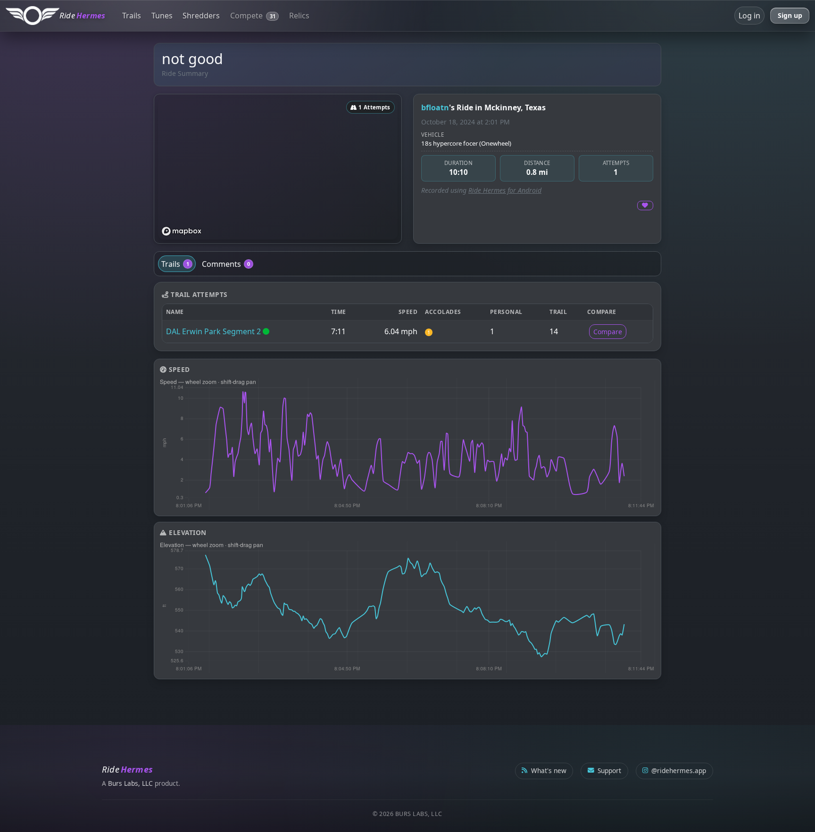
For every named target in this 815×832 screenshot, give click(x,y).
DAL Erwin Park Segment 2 (213, 331)
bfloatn (435, 107)
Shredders (201, 15)
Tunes (162, 15)
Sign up (790, 15)
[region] (278, 168)
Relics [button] (299, 15)
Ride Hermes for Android (504, 190)
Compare (607, 331)
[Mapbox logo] (181, 231)
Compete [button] (252, 15)
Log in (749, 15)
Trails (131, 15)
